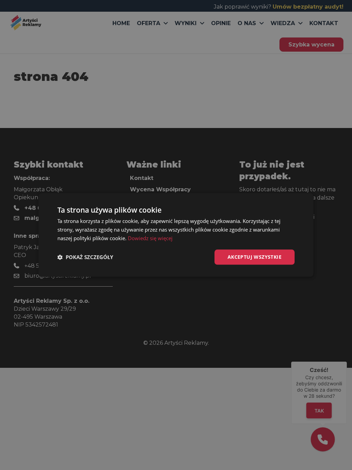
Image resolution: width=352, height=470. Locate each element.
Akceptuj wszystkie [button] (255, 257)
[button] (85, 257)
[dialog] (176, 235)
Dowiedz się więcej (150, 238)
